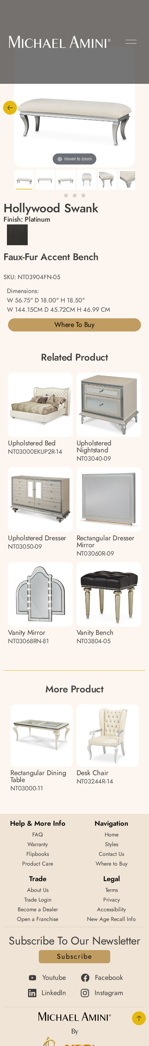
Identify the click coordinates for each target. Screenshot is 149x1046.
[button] (131, 41)
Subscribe (74, 956)
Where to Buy (74, 325)
